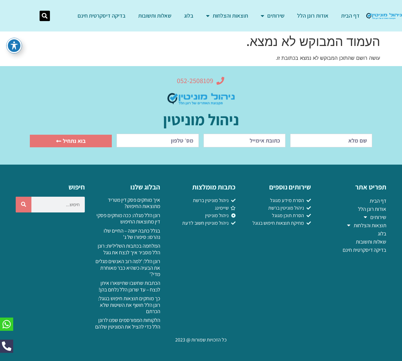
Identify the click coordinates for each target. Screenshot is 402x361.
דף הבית (350, 15)
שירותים (276, 15)
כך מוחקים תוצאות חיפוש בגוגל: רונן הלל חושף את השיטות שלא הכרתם (129, 305)
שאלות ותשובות (154, 15)
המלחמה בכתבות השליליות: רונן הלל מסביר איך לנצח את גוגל (129, 249)
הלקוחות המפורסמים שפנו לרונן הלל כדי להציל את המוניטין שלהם (127, 323)
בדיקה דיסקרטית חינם (102, 15)
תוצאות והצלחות (230, 15)
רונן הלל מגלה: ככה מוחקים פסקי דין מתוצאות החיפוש (128, 218)
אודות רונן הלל (313, 15)
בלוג (188, 15)
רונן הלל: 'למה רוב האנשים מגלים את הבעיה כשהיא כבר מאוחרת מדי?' (127, 268)
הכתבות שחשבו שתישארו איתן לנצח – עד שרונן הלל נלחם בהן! (129, 286)
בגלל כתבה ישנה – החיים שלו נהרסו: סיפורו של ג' (132, 233)
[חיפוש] (23, 204)
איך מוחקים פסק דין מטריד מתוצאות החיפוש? (134, 203)
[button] (45, 16)
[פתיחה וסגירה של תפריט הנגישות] (14, 45)
